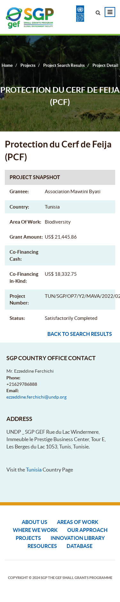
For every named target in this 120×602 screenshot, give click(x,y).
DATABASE (79, 546)
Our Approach (87, 530)
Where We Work (35, 530)
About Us (34, 522)
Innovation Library (78, 538)
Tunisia (34, 469)
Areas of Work (77, 522)
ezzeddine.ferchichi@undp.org (36, 397)
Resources (42, 546)
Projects (28, 538)
